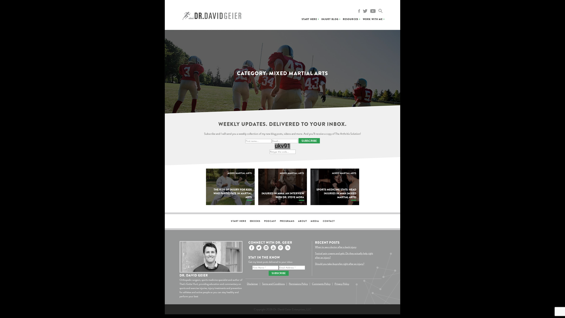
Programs (287, 221)
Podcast (270, 221)
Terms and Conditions (273, 284)
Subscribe (309, 141)
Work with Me (373, 19)
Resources (350, 19)
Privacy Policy (342, 284)
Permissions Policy (298, 284)
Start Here (309, 19)
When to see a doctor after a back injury (335, 247)
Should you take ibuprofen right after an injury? (339, 264)
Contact (329, 221)
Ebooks (255, 221)
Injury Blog (329, 19)
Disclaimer (252, 284)
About (302, 221)
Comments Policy (321, 284)
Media (315, 221)
